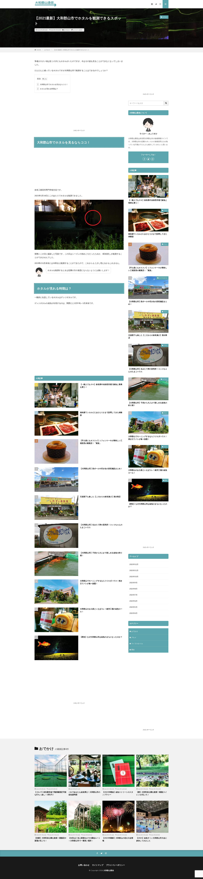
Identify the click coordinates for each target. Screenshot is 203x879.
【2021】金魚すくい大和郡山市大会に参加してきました (151, 839)
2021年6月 (133, 601)
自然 (80, 30)
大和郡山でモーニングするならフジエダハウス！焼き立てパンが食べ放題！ (101, 582)
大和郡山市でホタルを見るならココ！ (52, 84)
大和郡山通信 (108, 870)
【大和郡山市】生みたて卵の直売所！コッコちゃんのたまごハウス (101, 526)
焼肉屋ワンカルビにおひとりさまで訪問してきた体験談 (101, 413)
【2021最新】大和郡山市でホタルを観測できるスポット (71, 50)
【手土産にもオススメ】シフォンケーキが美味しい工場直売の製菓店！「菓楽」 (101, 441)
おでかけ (67, 30)
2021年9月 (133, 583)
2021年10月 (133, 576)
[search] (166, 103)
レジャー (75, 30)
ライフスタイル (163, 176)
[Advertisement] (79, 111)
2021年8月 (133, 589)
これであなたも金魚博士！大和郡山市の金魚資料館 (84, 793)
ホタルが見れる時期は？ (47, 89)
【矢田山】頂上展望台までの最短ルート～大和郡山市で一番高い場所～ (84, 839)
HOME (39, 50)
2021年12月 (133, 564)
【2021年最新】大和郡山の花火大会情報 (117, 839)
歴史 (166, 480)
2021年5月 (133, 607)
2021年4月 (133, 613)
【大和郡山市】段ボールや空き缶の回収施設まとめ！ (101, 468)
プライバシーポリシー (115, 865)
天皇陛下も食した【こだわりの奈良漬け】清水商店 (100, 497)
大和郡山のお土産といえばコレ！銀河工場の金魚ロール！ (101, 610)
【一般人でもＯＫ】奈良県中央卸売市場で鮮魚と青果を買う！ (101, 385)
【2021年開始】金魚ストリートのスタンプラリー (117, 793)
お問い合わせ (83, 865)
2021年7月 (133, 595)
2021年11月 (133, 570)
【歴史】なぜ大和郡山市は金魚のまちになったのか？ (101, 637)
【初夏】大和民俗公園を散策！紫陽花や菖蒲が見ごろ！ (50, 839)
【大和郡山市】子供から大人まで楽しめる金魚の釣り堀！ (101, 554)
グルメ (165, 210)
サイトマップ (97, 865)
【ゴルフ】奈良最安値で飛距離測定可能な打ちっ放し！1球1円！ (50, 793)
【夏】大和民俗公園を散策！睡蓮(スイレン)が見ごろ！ (151, 793)
